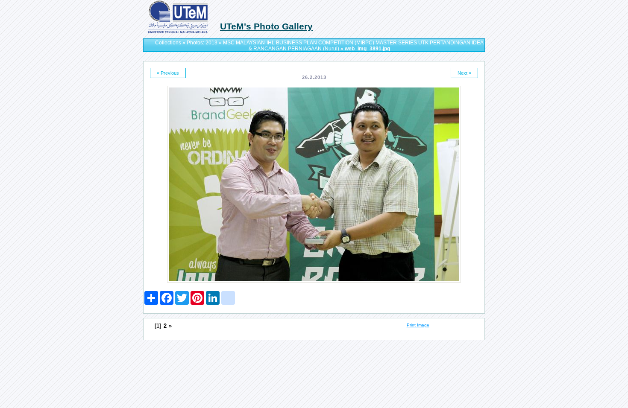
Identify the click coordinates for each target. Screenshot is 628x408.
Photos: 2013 (202, 43)
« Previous (168, 73)
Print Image (418, 325)
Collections (168, 43)
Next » (464, 73)
